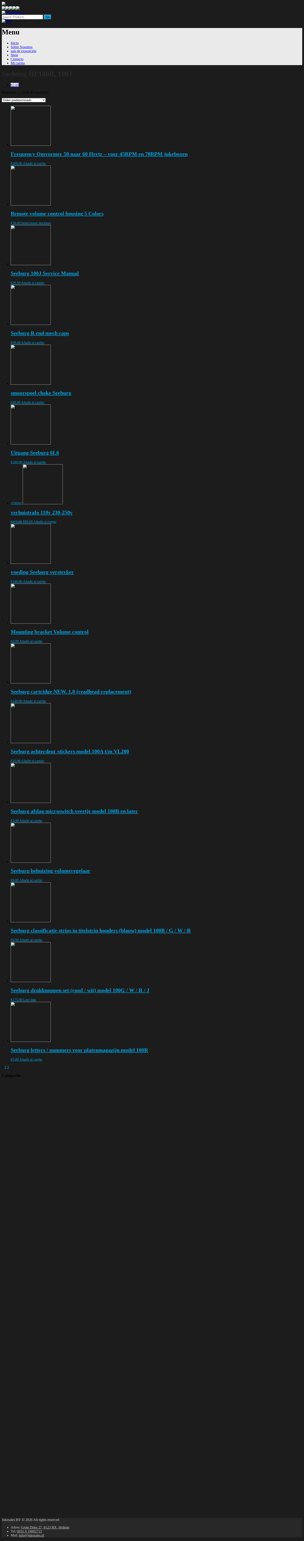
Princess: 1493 (49, 1276)
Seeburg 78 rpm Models (55, 1416)
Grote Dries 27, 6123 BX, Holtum (45, 1527)
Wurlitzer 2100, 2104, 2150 (58, 1332)
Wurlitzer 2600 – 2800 (55, 1312)
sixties (56, 1164)
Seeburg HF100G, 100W (57, 1412)
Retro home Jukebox (41, 1192)
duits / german (61, 1180)
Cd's (42, 1188)
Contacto (17, 59)
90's (53, 1148)
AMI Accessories (37, 1488)
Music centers (36, 1196)
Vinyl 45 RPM (50, 1132)
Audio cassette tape (52, 1124)
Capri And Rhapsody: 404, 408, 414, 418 (68, 1280)
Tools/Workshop (50, 1228)
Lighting (45, 1244)
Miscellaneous (35, 1216)
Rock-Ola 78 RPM (51, 1268)
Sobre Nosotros (21, 47)
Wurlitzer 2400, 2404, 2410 (58, 1320)
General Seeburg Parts (55, 1432)
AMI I (43, 1456)
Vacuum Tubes (49, 1240)
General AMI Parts (52, 1476)
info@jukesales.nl (31, 1535)
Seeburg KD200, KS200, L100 (61, 1404)
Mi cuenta (18, 63)
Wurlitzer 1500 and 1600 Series (60, 1360)
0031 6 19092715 (29, 1531)
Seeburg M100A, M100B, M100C (63, 1400)
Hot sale (56, 1152)
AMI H (44, 1460)
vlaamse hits (59, 1144)
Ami (30, 1436)
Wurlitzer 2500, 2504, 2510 (58, 1316)
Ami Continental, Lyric (55, 1440)
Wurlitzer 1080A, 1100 (54, 1368)
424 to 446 (46, 1288)
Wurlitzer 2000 (49, 1340)
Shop (14, 55)
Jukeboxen (21, 1480)
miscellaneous (36, 1116)
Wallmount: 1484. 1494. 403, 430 (63, 1256)
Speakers (44, 1232)
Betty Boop (22, 1084)
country (56, 1172)
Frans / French (60, 1140)
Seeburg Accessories (40, 1492)
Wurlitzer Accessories (40, 1496)
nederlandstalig (62, 1184)
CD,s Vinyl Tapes (40, 1120)
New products (24, 1100)
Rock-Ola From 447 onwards (60, 1264)
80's (54, 1156)
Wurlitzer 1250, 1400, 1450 (57, 1364)
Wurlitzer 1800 (49, 1352)
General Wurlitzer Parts (55, 1376)
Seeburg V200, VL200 (56, 1392)
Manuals (21, 1088)
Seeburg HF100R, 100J (56, 1408)
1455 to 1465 (48, 1292)
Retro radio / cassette (41, 1204)
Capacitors (46, 1236)
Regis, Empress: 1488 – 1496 (60, 1272)
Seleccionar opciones (36, 223)
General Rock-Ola (52, 1284)
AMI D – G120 (50, 1468)
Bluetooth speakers (39, 1112)
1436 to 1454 (48, 1296)
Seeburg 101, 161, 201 (55, 1428)
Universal (34, 1220)
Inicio (15, 43)
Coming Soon (23, 1092)
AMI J (43, 1452)
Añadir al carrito (34, 163)
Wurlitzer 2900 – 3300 (55, 1308)
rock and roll (59, 1176)
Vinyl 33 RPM (50, 1128)
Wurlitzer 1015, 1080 (53, 1372)
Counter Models (49, 1380)
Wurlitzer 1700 (49, 1356)
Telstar (56, 1136)
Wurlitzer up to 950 (52, 1344)
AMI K (44, 1448)
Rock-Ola (34, 1252)
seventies (57, 1160)
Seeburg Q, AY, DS (53, 1396)
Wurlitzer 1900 (49, 1348)
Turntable (33, 1200)
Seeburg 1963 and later (55, 1424)
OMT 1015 (46, 1304)
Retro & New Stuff (28, 1104)
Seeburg (33, 1384)
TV (28, 1108)
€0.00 (15, 85)
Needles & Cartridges (54, 1248)
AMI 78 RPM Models (54, 1472)
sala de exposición (23, 51)
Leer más (29, 1000)
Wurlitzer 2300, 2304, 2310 (58, 1324)
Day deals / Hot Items (29, 1096)
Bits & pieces (49, 1224)
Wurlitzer (34, 1300)
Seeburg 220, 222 (51, 1420)
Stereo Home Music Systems (58, 1388)
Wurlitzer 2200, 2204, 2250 (58, 1328)
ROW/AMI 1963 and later (57, 1444)
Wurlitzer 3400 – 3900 (54, 1336)
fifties (55, 1168)
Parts (14, 1208)
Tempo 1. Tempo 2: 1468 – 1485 (62, 1260)
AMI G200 (47, 1464)
